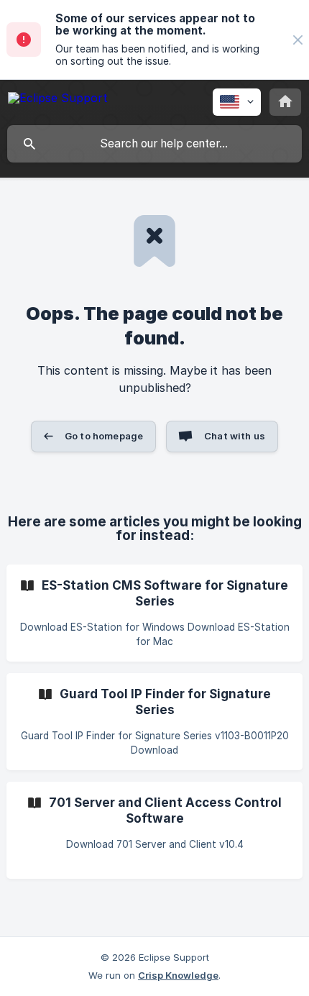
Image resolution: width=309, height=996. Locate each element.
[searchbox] (154, 144)
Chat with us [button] (234, 436)
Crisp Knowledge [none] (178, 975)
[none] (298, 40)
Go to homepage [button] (104, 436)
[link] (154, 613)
